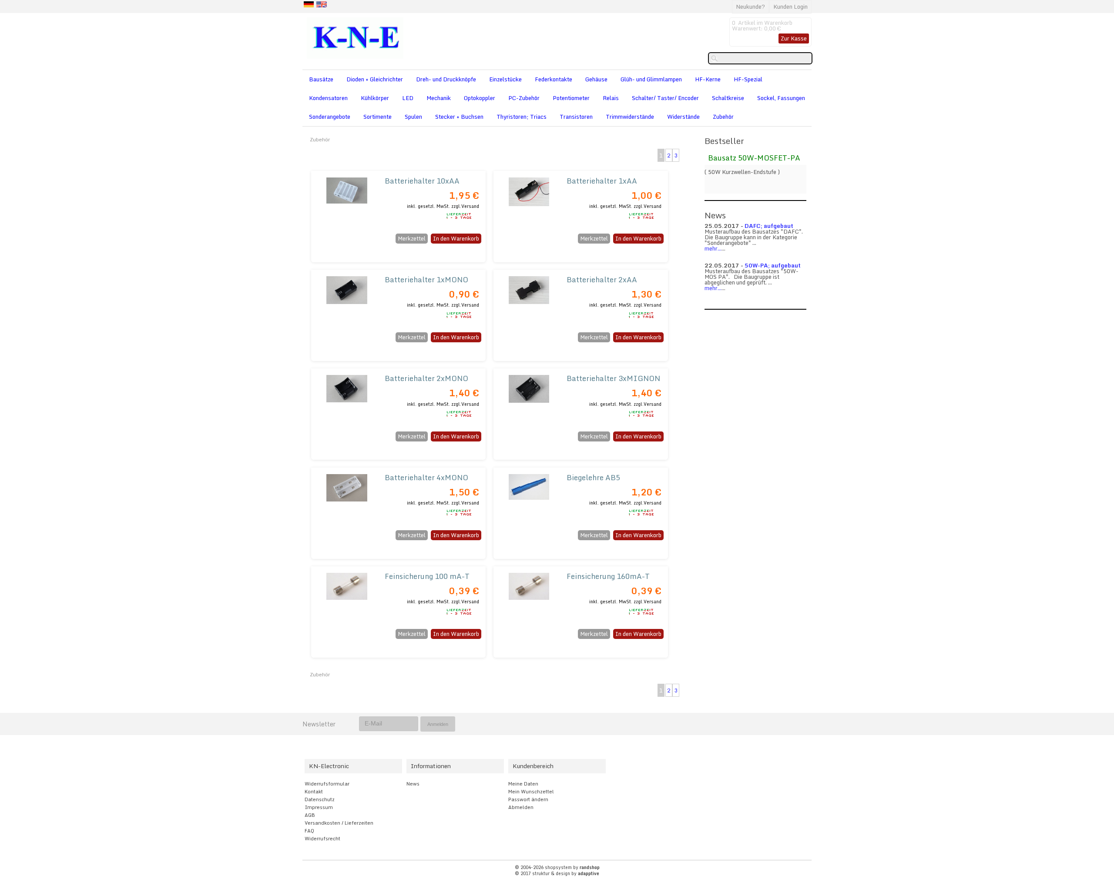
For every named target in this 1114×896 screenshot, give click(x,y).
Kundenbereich (533, 766)
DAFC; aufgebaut (769, 226)
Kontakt (314, 792)
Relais (611, 98)
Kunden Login (790, 6)
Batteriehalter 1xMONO (426, 279)
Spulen (413, 116)
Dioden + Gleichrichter (374, 79)
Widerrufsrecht (322, 839)
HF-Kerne (708, 79)
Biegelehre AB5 (593, 477)
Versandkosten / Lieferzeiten (339, 823)
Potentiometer (571, 98)
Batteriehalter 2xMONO (426, 378)
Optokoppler (479, 98)
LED (407, 98)
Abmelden (521, 807)
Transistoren (576, 116)
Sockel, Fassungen (781, 98)
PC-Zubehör (524, 98)
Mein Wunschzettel (531, 792)
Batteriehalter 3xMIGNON (613, 378)
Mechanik (438, 98)
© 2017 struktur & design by (557, 873)
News (412, 784)
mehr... (713, 248)
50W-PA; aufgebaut (773, 265)
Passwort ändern (528, 799)
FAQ (309, 831)
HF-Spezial (748, 79)
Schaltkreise (728, 98)
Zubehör (723, 116)
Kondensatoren (328, 98)
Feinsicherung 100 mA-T (427, 576)
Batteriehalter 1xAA (602, 181)
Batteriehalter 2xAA (602, 279)
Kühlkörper (375, 98)
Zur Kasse (794, 38)
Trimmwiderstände (630, 116)
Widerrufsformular (327, 784)
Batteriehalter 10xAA (422, 181)
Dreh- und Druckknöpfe (446, 79)
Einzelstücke (505, 79)
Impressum (319, 807)
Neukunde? (750, 6)
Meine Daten (523, 784)
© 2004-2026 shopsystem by (557, 867)
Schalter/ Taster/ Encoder (665, 98)
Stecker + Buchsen (459, 116)
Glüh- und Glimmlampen (651, 79)
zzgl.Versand (465, 206)
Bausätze (321, 79)
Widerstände (683, 116)
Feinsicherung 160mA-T (608, 576)
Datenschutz (320, 799)
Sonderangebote (329, 116)
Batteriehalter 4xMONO (426, 477)
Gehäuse (596, 79)
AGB (310, 815)
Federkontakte (553, 79)
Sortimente (377, 116)
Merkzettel (412, 238)
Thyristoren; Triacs (522, 116)
